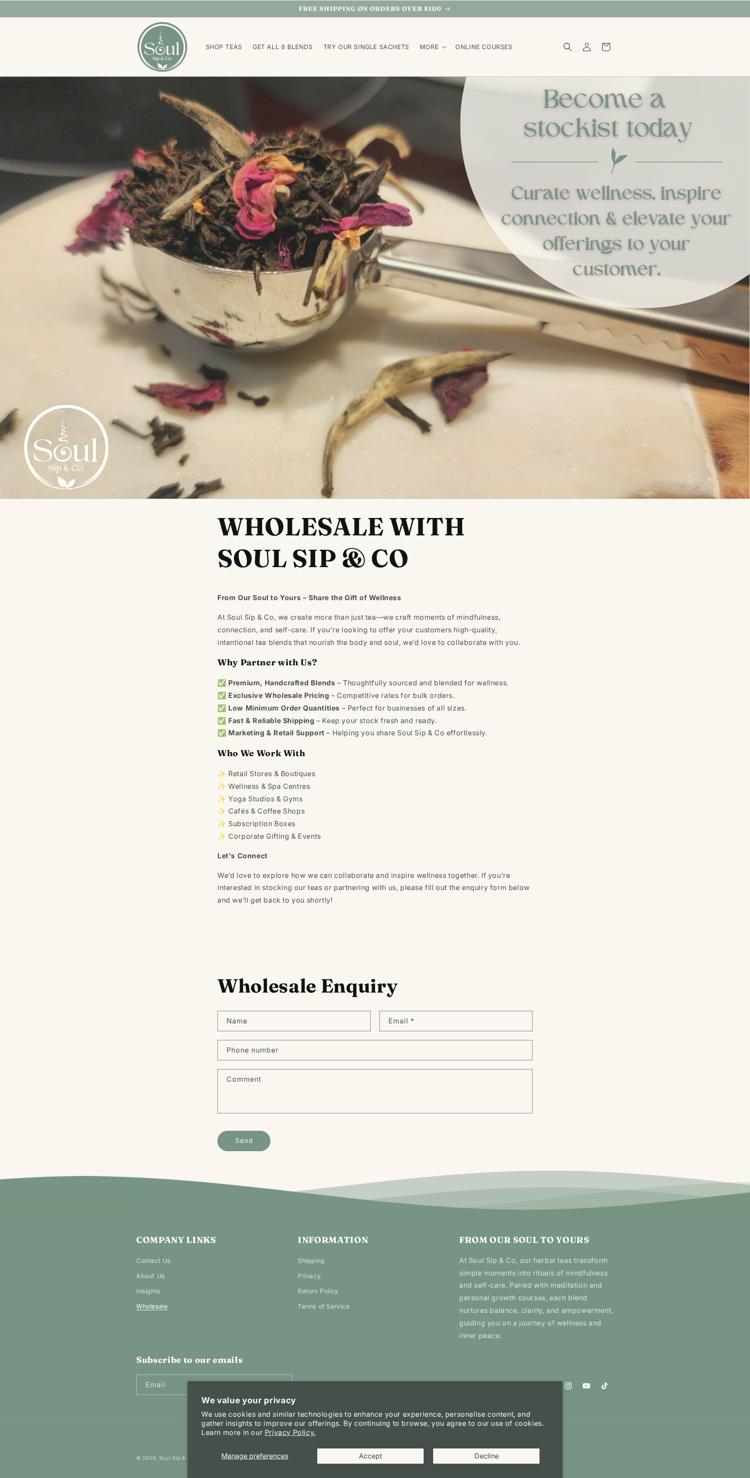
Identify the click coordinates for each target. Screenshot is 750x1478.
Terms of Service (324, 1306)
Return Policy (318, 1291)
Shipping (311, 1260)
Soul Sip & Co (177, 1458)
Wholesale (152, 1306)
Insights (148, 1291)
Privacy (309, 1275)
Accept (370, 1455)
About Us (150, 1275)
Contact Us (153, 1260)
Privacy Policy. (290, 1432)
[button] (432, 47)
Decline (486, 1455)
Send (244, 1140)
